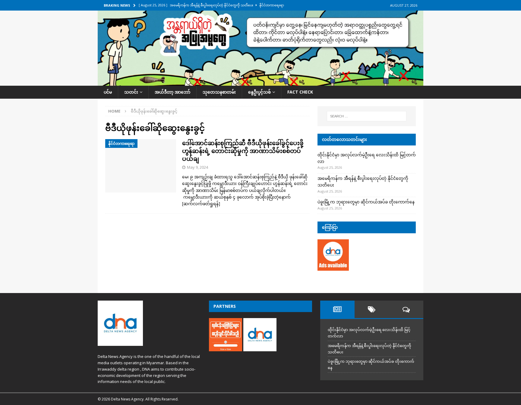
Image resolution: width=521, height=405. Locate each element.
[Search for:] (366, 116)
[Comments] (406, 309)
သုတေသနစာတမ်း (219, 92)
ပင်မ (108, 92)
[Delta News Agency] (260, 82)
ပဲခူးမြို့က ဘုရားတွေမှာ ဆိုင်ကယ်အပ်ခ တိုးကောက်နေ (366, 202)
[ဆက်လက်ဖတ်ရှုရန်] (201, 203)
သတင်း (131, 92)
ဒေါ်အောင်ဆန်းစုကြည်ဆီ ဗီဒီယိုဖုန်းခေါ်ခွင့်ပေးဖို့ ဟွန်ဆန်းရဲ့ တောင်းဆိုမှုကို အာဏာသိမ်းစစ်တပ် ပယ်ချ (243, 151)
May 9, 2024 (197, 167)
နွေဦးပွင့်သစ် (259, 92)
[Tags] (372, 309)
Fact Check (300, 92)
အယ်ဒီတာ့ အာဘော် (172, 92)
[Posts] (337, 309)
